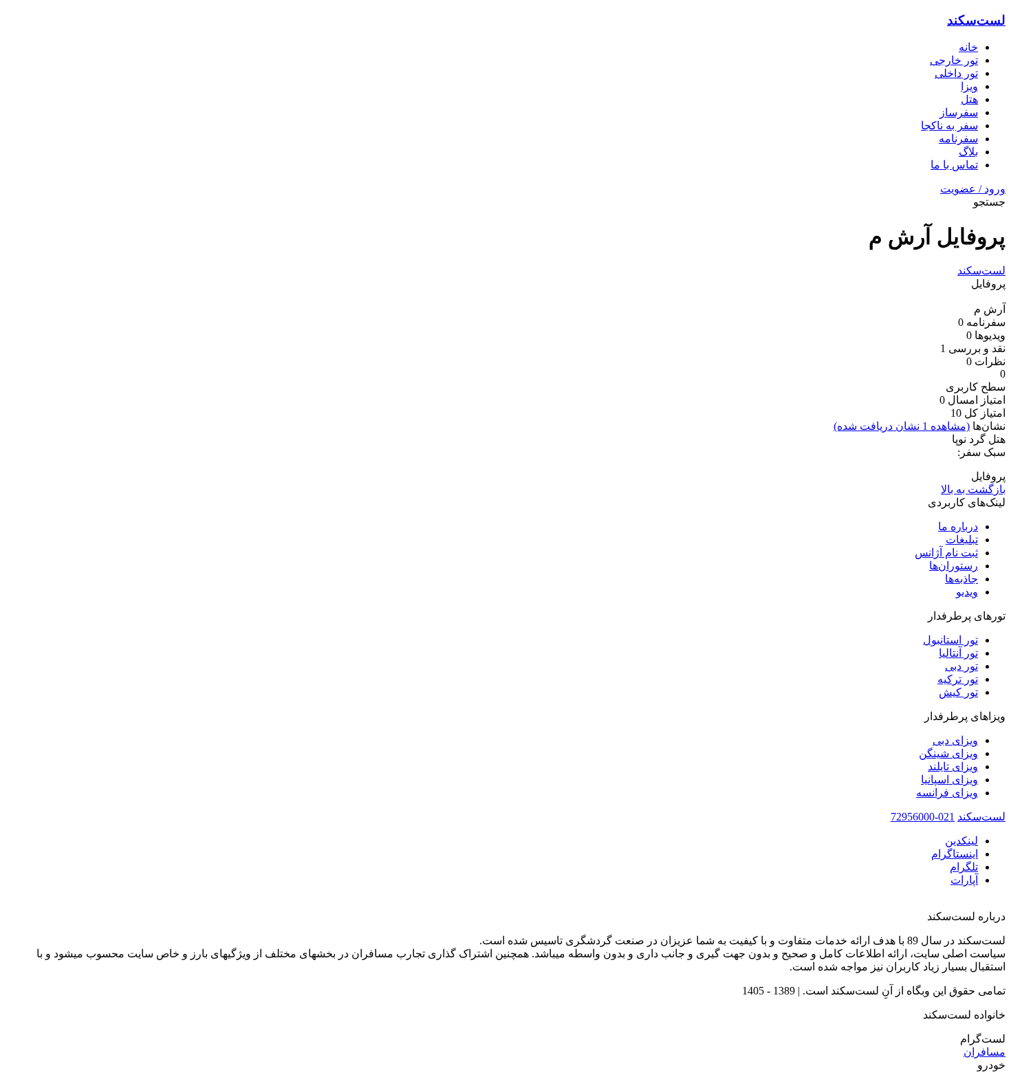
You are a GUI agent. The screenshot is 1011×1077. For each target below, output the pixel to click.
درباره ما (958, 526)
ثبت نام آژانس (946, 552)
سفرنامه (958, 138)
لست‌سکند (976, 20)
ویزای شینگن (948, 753)
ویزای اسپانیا (949, 779)
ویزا (969, 86)
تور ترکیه (957, 679)
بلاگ (968, 151)
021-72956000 (923, 817)
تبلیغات (962, 539)
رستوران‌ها (953, 566)
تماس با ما (954, 165)
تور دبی (961, 666)
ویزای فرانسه (947, 792)
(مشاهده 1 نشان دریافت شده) (902, 426)
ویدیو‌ (967, 592)
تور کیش (958, 692)
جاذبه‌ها (961, 579)
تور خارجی (954, 60)
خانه (968, 47)
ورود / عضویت (972, 189)
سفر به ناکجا (949, 125)
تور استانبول (950, 640)
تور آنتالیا (958, 653)
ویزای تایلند (953, 766)
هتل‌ (969, 99)
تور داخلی (956, 73)
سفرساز (958, 112)
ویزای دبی (955, 740)
